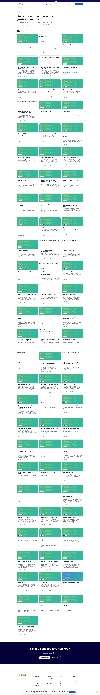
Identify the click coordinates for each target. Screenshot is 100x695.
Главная (18, 7)
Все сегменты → (50, 683)
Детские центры (50, 678)
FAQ (61, 683)
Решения (33, 4)
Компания (61, 4)
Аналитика (37, 685)
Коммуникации (38, 681)
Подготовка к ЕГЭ (51, 679)
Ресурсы (55, 4)
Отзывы (61, 681)
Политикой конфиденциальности (52, 692)
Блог (61, 676)
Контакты (74, 678)
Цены (51, 4)
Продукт (27, 4)
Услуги (46, 4)
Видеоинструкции (63, 679)
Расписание (37, 676)
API (60, 685)
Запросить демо (70, 4)
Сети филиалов (50, 681)
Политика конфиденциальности (77, 683)
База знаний (62, 678)
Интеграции (40, 4)
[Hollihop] (20, 4)
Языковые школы (50, 676)
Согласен (72, 692)
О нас (74, 676)
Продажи (36, 679)
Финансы (36, 678)
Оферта (74, 685)
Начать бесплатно (79, 4)
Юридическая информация (75, 680)
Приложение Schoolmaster (40, 683)
